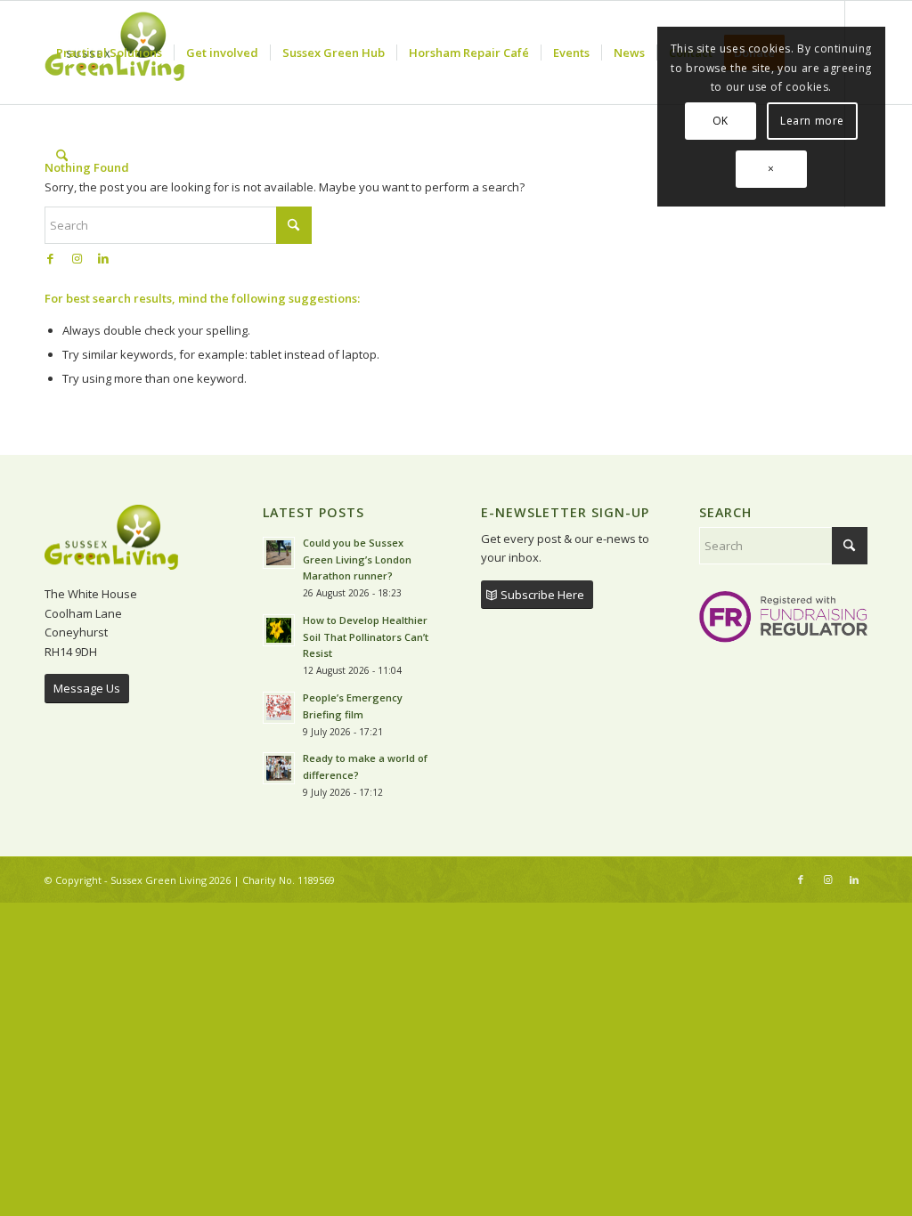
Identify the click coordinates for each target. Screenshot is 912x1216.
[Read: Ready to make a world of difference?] (279, 768)
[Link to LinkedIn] (103, 258)
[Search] (62, 155)
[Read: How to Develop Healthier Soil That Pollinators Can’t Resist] (279, 630)
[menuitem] (109, 52)
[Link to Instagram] (76, 258)
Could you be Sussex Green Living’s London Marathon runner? (357, 559)
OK (720, 120)
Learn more (812, 120)
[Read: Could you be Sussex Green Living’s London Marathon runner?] (279, 553)
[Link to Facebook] (50, 258)
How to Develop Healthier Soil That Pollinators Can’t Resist (365, 637)
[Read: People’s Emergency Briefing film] (279, 708)
